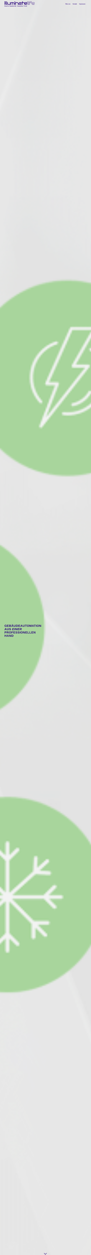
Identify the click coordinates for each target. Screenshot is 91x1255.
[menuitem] (68, 4)
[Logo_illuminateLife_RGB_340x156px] (19, 4)
